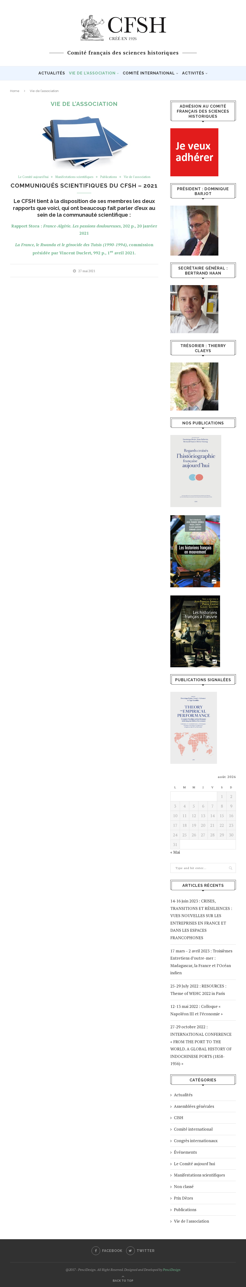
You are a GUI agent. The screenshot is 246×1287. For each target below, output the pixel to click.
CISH (178, 1117)
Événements (185, 1152)
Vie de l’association (92, 73)
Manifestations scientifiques (74, 177)
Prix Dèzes (183, 1198)
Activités (193, 73)
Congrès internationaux (196, 1140)
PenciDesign (171, 1269)
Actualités (51, 73)
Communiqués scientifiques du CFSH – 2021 (84, 185)
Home (14, 91)
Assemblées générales (194, 1106)
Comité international (149, 73)
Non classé (184, 1186)
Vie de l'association (137, 177)
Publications (108, 177)
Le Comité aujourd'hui (33, 177)
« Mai (175, 852)
